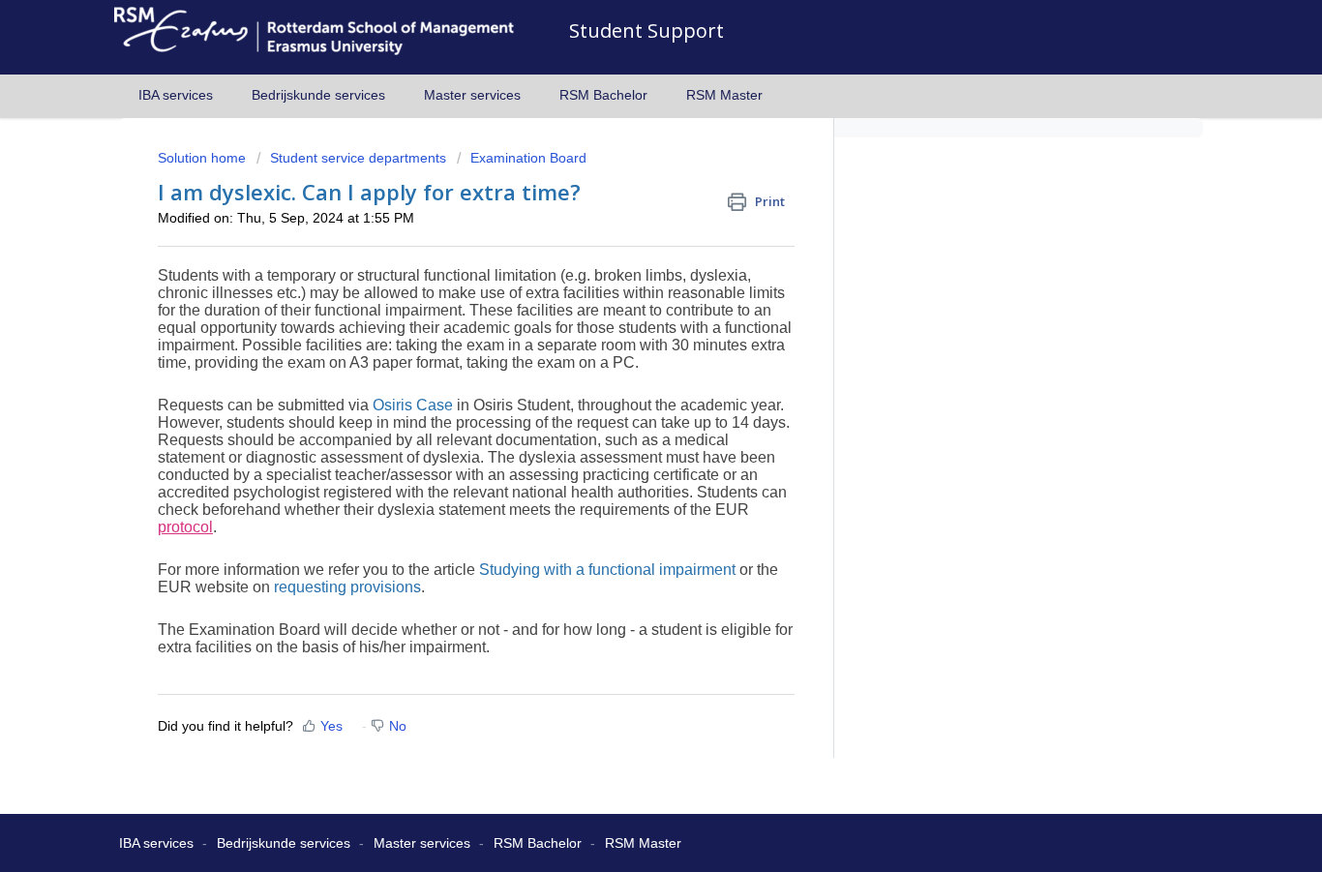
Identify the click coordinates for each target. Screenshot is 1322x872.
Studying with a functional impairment (607, 569)
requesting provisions (347, 587)
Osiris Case (413, 405)
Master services (472, 95)
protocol (185, 527)
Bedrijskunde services (318, 95)
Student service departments (358, 157)
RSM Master (724, 95)
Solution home (204, 157)
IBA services (175, 95)
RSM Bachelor (603, 95)
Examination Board (528, 157)
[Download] (625, 178)
